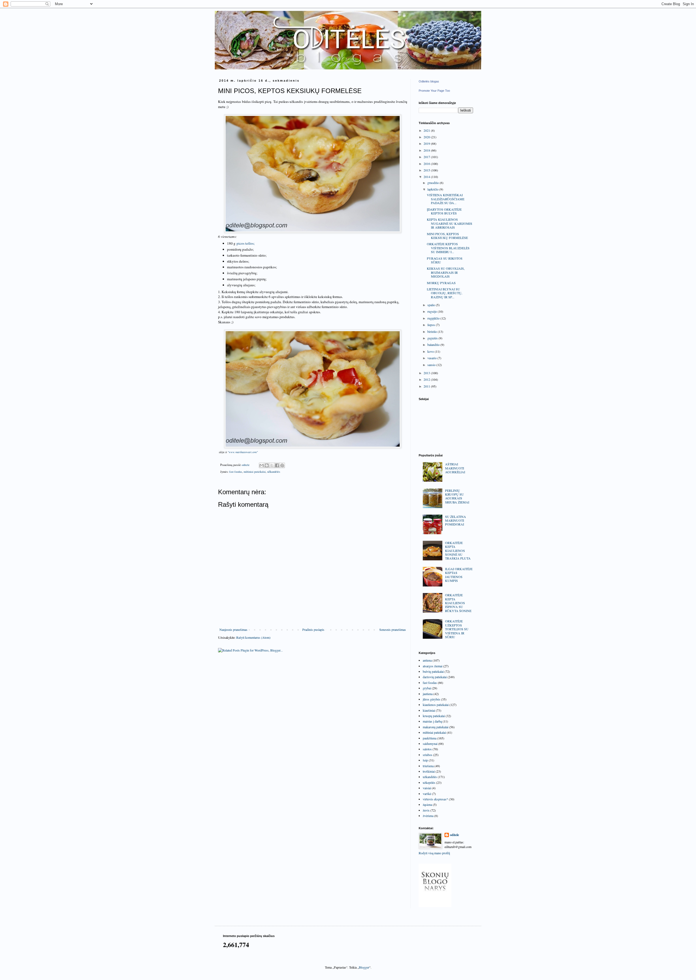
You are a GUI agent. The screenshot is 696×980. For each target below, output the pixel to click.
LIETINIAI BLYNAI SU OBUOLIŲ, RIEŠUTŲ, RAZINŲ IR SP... (444, 293)
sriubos (427, 754)
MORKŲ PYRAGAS (441, 283)
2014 (427, 176)
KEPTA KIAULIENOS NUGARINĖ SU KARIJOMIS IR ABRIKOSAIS (449, 223)
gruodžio (433, 182)
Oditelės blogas (429, 81)
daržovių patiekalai (435, 677)
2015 (427, 170)
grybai (427, 688)
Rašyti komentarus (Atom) (253, 637)
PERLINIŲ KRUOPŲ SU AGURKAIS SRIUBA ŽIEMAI (457, 496)
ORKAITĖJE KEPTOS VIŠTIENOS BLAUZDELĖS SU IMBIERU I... (448, 248)
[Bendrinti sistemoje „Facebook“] (277, 465)
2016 (427, 163)
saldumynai (430, 743)
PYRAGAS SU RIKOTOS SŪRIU (444, 260)
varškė (427, 793)
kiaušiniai (429, 710)
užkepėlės (429, 782)
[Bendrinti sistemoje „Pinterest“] (282, 465)
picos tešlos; (246, 243)
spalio (431, 305)
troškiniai (429, 771)
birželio (432, 331)
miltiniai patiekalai (255, 472)
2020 (427, 137)
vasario (432, 358)
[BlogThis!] (266, 465)
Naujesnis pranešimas (233, 629)
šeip (425, 760)
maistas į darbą (432, 721)
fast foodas (235, 472)
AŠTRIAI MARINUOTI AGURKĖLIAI (455, 468)
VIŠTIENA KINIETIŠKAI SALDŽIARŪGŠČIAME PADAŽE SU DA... (445, 199)
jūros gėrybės (431, 699)
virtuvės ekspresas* (435, 799)
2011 (427, 386)
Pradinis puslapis (313, 629)
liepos (431, 324)
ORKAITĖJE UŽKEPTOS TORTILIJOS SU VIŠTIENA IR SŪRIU (456, 629)
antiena (427, 660)
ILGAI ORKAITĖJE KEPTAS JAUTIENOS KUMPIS (459, 575)
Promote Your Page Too (434, 90)
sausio (431, 364)
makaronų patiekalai (435, 727)
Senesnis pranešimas (392, 629)
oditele (454, 835)
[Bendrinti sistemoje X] (272, 465)
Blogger (364, 967)
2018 (427, 150)
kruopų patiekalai (434, 716)
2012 (427, 379)
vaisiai (427, 788)
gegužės (433, 338)
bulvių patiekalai (433, 671)
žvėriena (428, 815)
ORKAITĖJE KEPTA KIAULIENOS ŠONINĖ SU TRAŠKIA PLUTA (458, 550)
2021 (427, 130)
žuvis (426, 810)
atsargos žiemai (432, 666)
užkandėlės (273, 472)
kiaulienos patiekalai (436, 704)
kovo (431, 351)
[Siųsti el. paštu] (261, 465)
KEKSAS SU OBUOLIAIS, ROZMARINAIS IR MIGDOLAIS (446, 272)
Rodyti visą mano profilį (434, 853)
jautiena (428, 694)
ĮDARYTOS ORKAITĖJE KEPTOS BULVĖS (444, 211)
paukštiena (429, 738)
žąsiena (427, 804)
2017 (427, 157)
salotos (427, 749)
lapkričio (433, 189)
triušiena (428, 766)
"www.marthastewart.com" (243, 452)
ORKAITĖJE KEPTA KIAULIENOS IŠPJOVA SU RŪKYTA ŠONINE (458, 603)
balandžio (433, 344)
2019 (427, 143)
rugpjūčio (433, 318)
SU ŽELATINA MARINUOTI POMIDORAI (455, 520)
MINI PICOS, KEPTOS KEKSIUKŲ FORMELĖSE (447, 236)
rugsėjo (432, 311)
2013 (427, 373)
